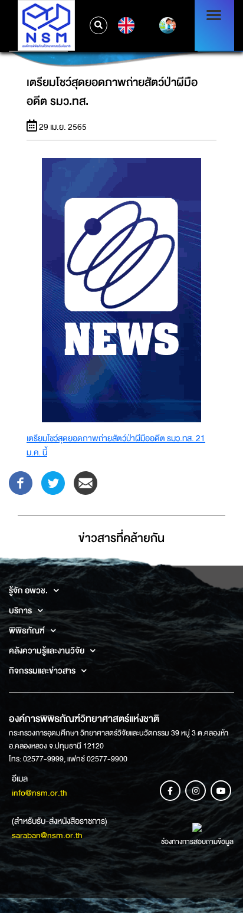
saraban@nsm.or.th (47, 835)
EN (124, 25)
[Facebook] (20, 482)
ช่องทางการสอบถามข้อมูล (197, 842)
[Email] (85, 482)
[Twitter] (53, 482)
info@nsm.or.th (39, 793)
